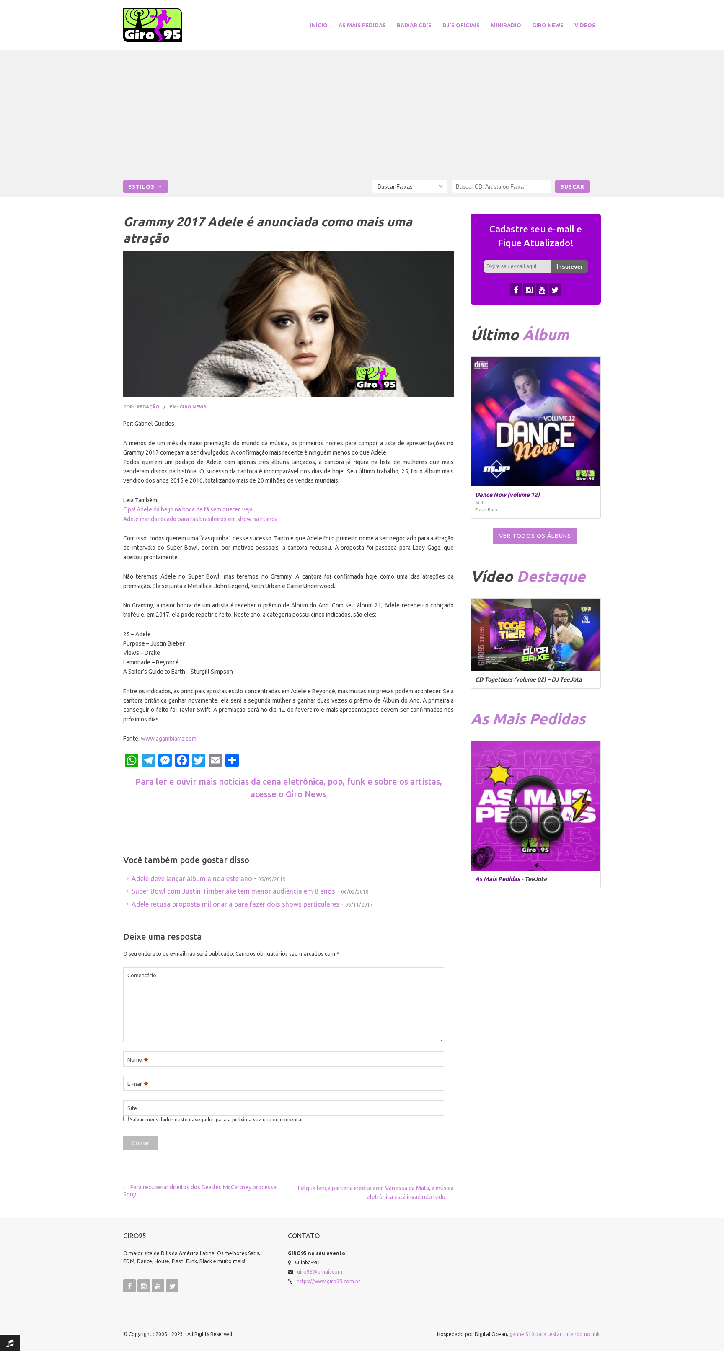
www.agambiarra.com (169, 738)
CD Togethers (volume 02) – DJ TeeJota (528, 679)
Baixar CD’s (414, 25)
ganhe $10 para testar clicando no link (554, 1334)
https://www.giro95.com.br (328, 1281)
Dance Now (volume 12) (507, 494)
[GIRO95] (162, 25)
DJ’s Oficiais (461, 25)
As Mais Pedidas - (500, 879)
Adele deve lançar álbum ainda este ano (192, 878)
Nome (137, 1059)
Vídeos (584, 25)
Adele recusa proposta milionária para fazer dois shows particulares (235, 904)
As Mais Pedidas (362, 25)
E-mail (137, 1084)
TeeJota (536, 879)
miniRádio (506, 25)
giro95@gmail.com (319, 1271)
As (528, 718)
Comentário (141, 975)
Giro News (548, 25)
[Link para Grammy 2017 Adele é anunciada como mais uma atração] (288, 324)
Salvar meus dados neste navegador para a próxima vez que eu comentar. (217, 1119)
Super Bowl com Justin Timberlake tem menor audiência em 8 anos (233, 891)
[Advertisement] (362, 117)
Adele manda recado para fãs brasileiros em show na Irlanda (200, 519)
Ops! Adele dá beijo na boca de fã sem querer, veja (188, 509)
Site (132, 1108)
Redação (148, 406)
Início (319, 25)
